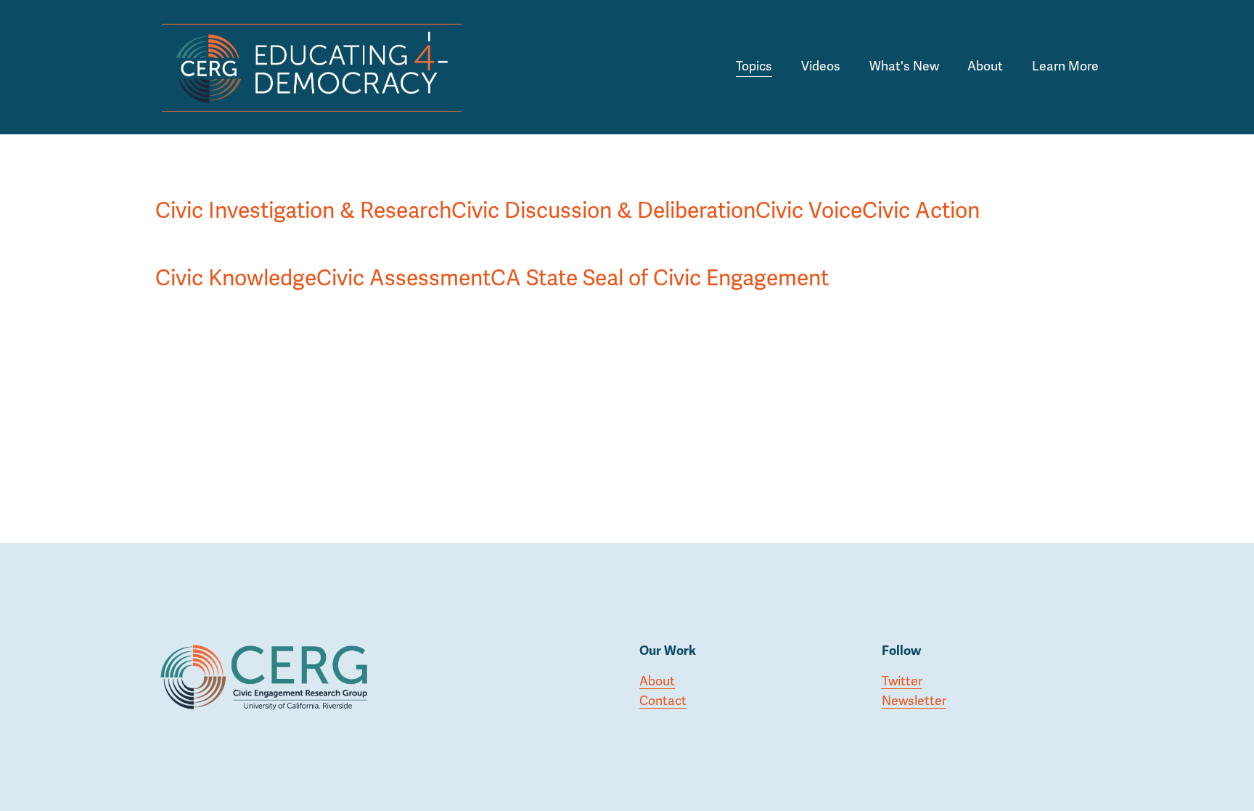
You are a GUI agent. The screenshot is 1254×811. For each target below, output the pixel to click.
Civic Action (921, 210)
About (985, 66)
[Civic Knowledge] (235, 249)
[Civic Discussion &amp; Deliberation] (603, 181)
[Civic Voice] (808, 181)
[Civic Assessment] (403, 249)
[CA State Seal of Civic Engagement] (660, 249)
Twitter (902, 681)
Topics (754, 66)
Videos (820, 66)
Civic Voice (808, 210)
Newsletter (914, 701)
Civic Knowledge (235, 278)
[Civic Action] (921, 181)
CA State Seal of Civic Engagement (660, 278)
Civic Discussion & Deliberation (603, 210)
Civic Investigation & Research (303, 210)
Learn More (1065, 66)
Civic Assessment (403, 278)
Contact (663, 701)
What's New (904, 66)
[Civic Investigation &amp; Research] (303, 181)
